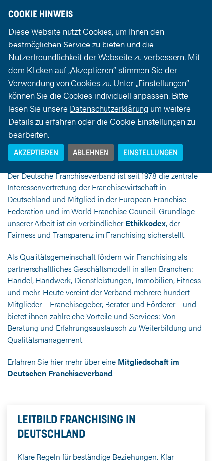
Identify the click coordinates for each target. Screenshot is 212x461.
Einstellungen (150, 152)
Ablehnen (90, 152)
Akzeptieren (36, 152)
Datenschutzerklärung (109, 108)
